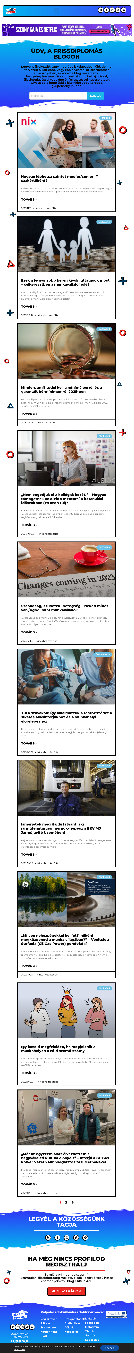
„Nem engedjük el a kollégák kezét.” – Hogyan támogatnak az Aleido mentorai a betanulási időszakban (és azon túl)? (63, 499)
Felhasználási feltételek (20, 1342)
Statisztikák (73, 1323)
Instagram (92, 1327)
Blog (44, 1336)
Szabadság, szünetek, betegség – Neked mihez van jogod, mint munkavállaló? (64, 608)
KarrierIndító (49, 1331)
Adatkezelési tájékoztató (20, 1335)
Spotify (90, 1335)
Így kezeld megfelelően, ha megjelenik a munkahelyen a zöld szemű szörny (58, 1049)
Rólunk (69, 1327)
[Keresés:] (66, 96)
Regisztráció (49, 1319)
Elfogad (109, 1347)
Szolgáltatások (75, 1319)
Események (48, 1327)
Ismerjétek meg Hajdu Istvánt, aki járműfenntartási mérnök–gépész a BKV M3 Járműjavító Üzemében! (61, 828)
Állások (45, 1323)
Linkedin (91, 1318)
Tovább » (29, 199)
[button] (56, 11)
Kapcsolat (71, 1331)
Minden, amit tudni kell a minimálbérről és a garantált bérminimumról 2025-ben (61, 390)
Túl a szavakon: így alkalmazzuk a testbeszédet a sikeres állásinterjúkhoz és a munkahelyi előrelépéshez (66, 717)
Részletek (19, 1349)
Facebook (92, 1322)
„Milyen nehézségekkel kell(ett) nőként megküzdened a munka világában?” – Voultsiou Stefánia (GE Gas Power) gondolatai (65, 940)
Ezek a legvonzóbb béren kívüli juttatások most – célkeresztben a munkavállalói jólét (65, 282)
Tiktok (89, 1331)
